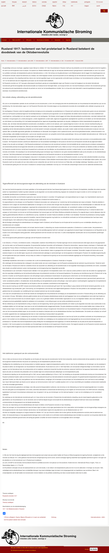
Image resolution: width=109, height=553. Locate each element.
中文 (64, 6)
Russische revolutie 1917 (10, 496)
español (54, 2)
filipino (54, 6)
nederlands (74, 2)
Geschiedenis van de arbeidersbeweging (14, 506)
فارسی (24, 6)
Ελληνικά (100, 2)
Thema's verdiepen (8, 493)
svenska (44, 2)
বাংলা (72, 6)
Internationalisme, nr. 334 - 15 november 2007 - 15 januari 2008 (67, 60)
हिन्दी (13, 6)
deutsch (24, 2)
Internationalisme (11, 60)
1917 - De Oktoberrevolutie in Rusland (13, 509)
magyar (86, 6)
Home (2, 60)
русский (3, 6)
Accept (87, 549)
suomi (98, 6)
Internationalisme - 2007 (42, 60)
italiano (34, 2)
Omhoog (53, 517)
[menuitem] (6, 40)
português (87, 2)
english (3, 2)
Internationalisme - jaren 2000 (25, 60)
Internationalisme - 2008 (98, 517)
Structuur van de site (8, 500)
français (14, 2)
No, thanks (93, 549)
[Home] (54, 20)
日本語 (44, 6)
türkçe (64, 2)
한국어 (34, 6)
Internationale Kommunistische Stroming (54, 31)
